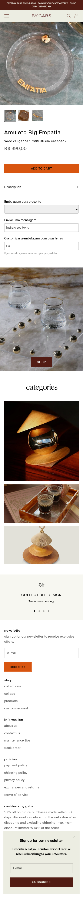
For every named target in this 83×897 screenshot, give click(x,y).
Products (11, 701)
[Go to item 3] (37, 116)
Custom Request (16, 708)
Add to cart (41, 168)
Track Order (12, 748)
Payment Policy (15, 765)
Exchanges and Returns (21, 787)
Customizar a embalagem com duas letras (33, 238)
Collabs (9, 693)
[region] (41, 593)
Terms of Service (16, 795)
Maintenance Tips (17, 740)
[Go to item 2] (24, 116)
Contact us (12, 733)
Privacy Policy (14, 780)
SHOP (41, 362)
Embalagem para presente (22, 201)
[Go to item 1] (10, 116)
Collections (12, 686)
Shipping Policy (15, 772)
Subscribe (41, 882)
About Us (10, 725)
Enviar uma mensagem (20, 220)
